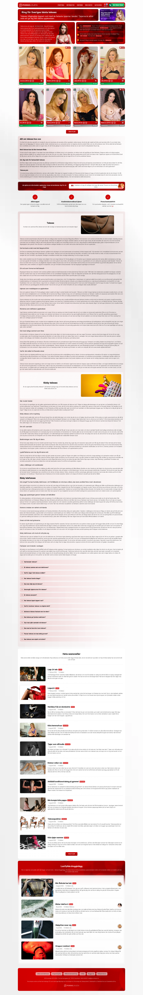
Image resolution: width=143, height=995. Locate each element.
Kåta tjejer (66, 837)
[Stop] (33, 81)
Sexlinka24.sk (100, 981)
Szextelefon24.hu (111, 981)
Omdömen (80, 5)
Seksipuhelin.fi (85, 981)
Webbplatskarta (102, 973)
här (112, 206)
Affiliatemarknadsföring (71, 973)
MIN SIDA (41, 83)
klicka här (108, 40)
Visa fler (72, 131)
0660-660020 (84, 978)
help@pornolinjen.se (93, 978)
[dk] (105, 4)
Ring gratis (88, 5)
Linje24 (60, 669)
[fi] (107, 4)
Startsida (61, 5)
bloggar (68, 47)
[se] (107, 6)
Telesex (72, 706)
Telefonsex (64, 819)
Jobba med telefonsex (43, 973)
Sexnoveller (65, 725)
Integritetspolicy (56, 973)
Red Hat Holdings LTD (44, 981)
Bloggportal (91, 973)
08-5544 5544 (39, 26)
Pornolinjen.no (69, 981)
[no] (105, 6)
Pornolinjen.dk (77, 981)
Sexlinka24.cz (93, 981)
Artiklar (82, 973)
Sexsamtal (65, 763)
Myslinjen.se (62, 981)
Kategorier (98, 5)
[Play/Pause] (31, 81)
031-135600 (83, 36)
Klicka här (98, 36)
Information (70, 5)
